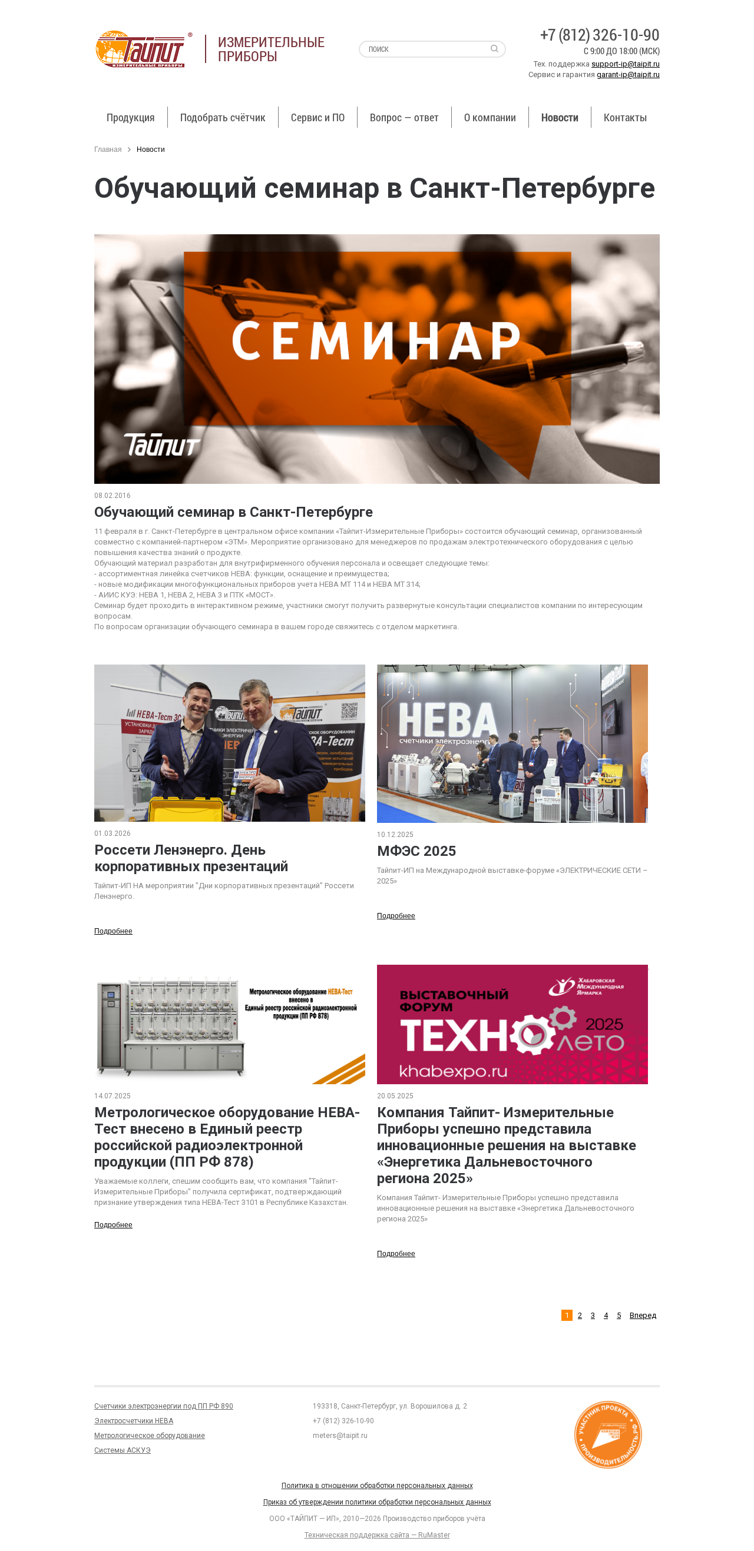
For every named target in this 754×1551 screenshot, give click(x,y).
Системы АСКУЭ (122, 1450)
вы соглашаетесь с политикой (80, 1526)
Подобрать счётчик (223, 117)
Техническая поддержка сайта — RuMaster (377, 1535)
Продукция (131, 117)
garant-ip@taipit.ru (628, 74)
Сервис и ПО (318, 117)
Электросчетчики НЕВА (133, 1421)
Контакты (625, 117)
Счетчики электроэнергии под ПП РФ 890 (163, 1406)
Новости (559, 117)
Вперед (643, 1315)
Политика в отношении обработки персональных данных (377, 1486)
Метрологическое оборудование (149, 1436)
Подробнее (113, 931)
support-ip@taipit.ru (625, 63)
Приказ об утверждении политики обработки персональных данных (377, 1502)
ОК (169, 1526)
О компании (490, 117)
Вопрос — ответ (404, 117)
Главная (108, 149)
